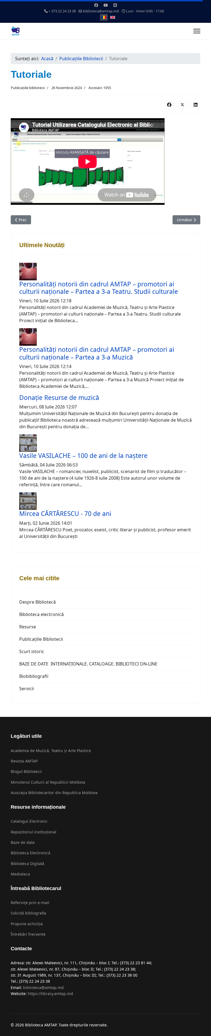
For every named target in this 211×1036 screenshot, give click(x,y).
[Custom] (115, 5)
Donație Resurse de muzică (59, 397)
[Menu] (196, 31)
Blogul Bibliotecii (26, 771)
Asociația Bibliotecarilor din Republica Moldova (54, 792)
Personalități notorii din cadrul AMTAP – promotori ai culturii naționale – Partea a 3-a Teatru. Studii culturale (98, 288)
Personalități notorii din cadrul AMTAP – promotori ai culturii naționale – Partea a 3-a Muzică (96, 353)
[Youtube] (106, 5)
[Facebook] (96, 5)
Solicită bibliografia (28, 913)
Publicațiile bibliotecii (28, 87)
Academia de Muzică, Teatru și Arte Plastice (51, 750)
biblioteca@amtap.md (101, 11)
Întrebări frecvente (28, 934)
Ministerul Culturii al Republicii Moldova (48, 782)
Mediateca (20, 874)
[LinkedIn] (195, 104)
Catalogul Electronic (29, 821)
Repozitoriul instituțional (33, 832)
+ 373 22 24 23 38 (62, 11)
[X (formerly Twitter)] (182, 104)
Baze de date (23, 842)
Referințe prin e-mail (30, 902)
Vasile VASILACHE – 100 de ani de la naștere (83, 455)
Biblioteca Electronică (30, 852)
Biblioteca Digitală (27, 863)
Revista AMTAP (24, 761)
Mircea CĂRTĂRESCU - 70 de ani (65, 513)
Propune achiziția (27, 923)
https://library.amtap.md (50, 993)
